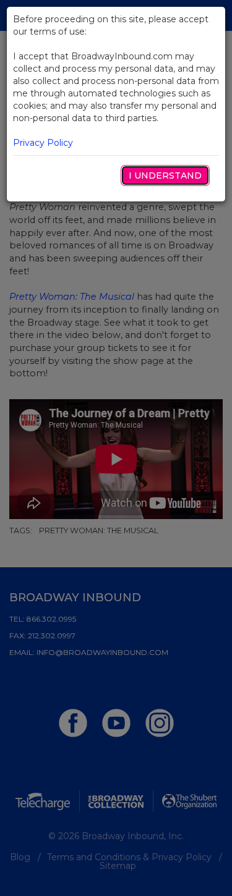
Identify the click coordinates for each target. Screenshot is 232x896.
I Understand (165, 175)
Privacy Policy (43, 142)
